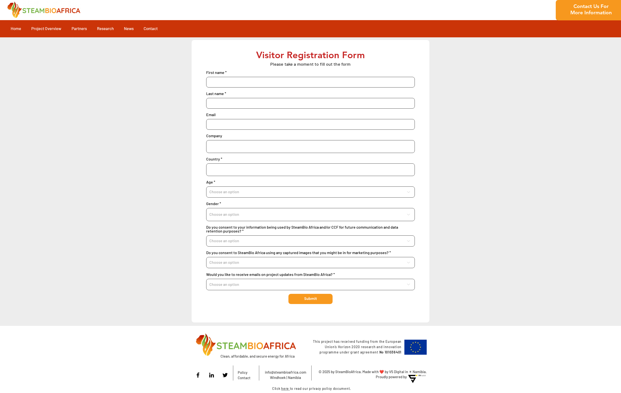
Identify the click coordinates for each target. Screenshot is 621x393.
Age (209, 182)
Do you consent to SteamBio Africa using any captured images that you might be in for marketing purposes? (297, 253)
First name (215, 72)
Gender (212, 204)
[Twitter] (225, 375)
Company (214, 136)
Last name (215, 94)
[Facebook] (198, 375)
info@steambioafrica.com (285, 372)
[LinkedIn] (211, 375)
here (285, 388)
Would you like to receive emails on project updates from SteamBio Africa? (269, 274)
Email (211, 115)
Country (213, 159)
